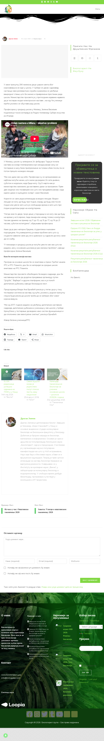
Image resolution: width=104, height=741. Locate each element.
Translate (88, 633)
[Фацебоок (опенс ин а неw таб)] (45, 2)
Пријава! (80, 199)
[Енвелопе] (67, 714)
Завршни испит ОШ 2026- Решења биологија (67, 632)
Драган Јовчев (13, 38)
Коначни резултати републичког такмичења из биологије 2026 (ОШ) (85, 242)
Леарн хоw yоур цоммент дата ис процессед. (62, 587)
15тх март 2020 (26, 39)
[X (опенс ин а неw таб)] (42, 2)
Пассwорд (84, 655)
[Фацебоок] (82, 58)
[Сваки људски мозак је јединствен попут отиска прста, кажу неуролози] (34, 374)
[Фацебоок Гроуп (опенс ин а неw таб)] (48, 2)
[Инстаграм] (89, 58)
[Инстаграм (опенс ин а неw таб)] (51, 2)
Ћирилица (94, 621)
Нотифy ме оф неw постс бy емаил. (24, 573)
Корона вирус (38, 38)
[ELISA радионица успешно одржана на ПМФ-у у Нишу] (11, 374)
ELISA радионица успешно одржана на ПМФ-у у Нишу (11, 386)
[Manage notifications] (6, 735)
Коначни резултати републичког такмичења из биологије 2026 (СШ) (39, 648)
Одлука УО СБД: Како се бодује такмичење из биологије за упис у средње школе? (86, 231)
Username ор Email (88, 644)
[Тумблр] (97, 58)
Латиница (83, 621)
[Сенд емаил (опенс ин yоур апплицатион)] (62, 2)
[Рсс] (74, 714)
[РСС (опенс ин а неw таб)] (60, 2)
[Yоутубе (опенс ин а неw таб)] (57, 2)
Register (83, 679)
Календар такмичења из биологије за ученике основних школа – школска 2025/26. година (57, 389)
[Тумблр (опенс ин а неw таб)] (54, 2)
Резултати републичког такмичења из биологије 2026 (39, 656)
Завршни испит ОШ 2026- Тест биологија (67, 660)
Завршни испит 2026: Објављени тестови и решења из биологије (38, 624)
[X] (74, 58)
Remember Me (89, 666)
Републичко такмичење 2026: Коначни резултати (68, 688)
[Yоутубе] (59, 714)
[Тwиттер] (44, 714)
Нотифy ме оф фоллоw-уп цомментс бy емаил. (29, 568)
